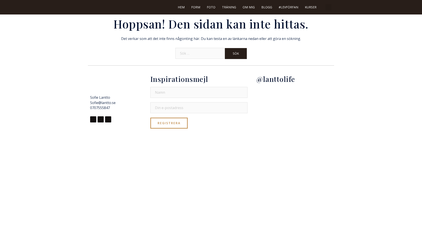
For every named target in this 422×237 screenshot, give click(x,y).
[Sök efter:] (199, 53)
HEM (181, 7)
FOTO (211, 7)
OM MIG (249, 7)
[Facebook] (93, 119)
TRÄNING (229, 7)
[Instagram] (101, 119)
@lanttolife (275, 79)
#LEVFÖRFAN (288, 7)
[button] (328, 7)
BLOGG (266, 7)
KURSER (310, 7)
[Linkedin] (108, 119)
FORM (195, 7)
